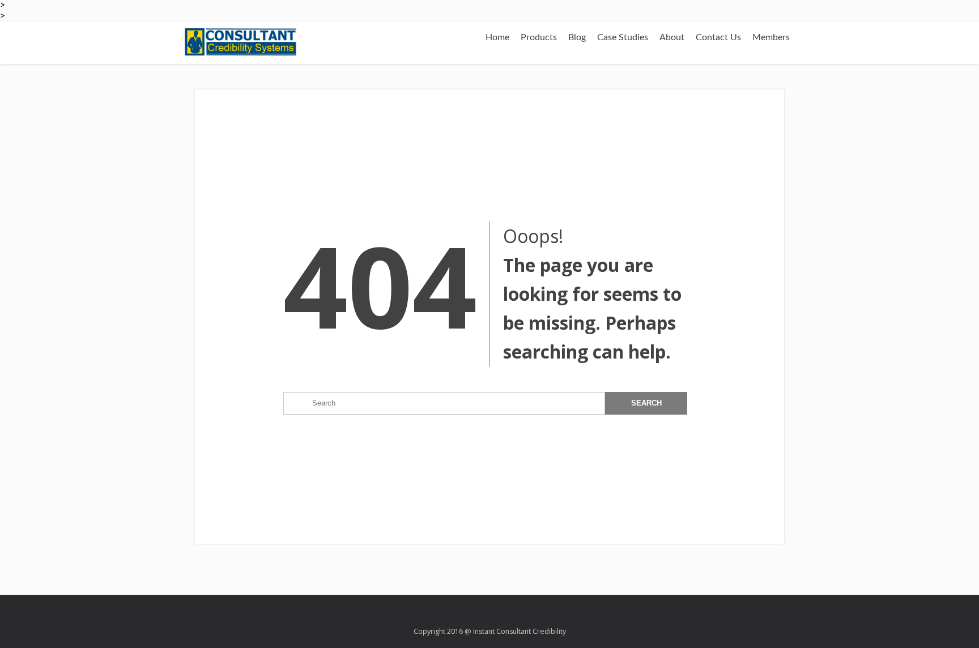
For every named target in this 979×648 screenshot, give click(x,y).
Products (539, 37)
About (671, 37)
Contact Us (718, 37)
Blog (577, 37)
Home (497, 37)
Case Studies (622, 37)
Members (771, 37)
